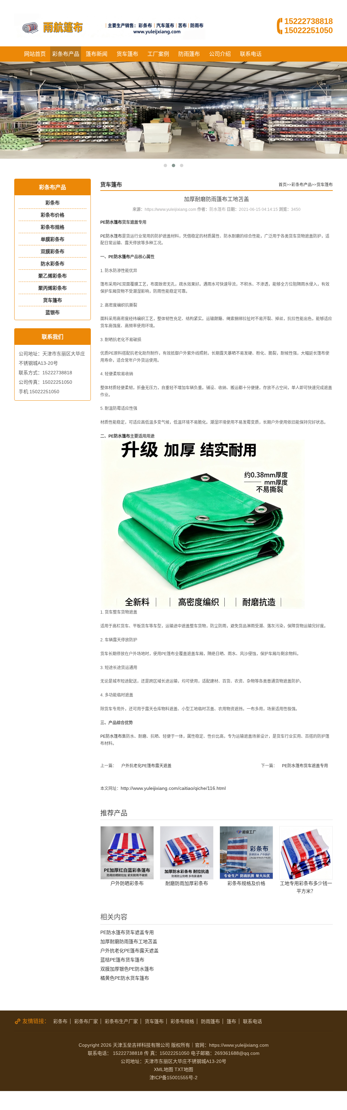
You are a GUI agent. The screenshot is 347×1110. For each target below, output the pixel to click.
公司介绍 (220, 54)
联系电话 (251, 54)
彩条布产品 (65, 54)
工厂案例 (158, 54)
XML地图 (163, 1069)
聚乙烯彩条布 (52, 276)
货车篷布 (127, 54)
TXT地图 (184, 1069)
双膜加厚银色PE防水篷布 (127, 969)
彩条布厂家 (86, 1021)
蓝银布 (52, 312)
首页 (283, 184)
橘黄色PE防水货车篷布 (124, 978)
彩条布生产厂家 (121, 1021)
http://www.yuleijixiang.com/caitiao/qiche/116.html (173, 788)
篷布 (231, 1021)
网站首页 (35, 54)
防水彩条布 (52, 263)
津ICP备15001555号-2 (173, 1077)
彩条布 (52, 202)
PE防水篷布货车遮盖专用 (305, 765)
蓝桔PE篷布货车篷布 (122, 959)
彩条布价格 (52, 215)
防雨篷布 (189, 54)
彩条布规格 (52, 227)
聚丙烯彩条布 (52, 288)
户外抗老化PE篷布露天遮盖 (146, 765)
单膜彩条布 (52, 239)
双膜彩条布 (52, 251)
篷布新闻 (96, 54)
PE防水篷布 (111, 222)
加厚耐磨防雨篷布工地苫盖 (128, 941)
